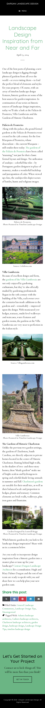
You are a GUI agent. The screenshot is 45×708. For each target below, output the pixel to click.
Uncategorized (8, 612)
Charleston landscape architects (16, 622)
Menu (24, 11)
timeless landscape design (19, 629)
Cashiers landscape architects (25, 619)
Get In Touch (22, 679)
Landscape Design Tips (25, 608)
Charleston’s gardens (32, 481)
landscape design (16, 625)
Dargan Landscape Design (22, 3)
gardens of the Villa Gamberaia (21, 279)
